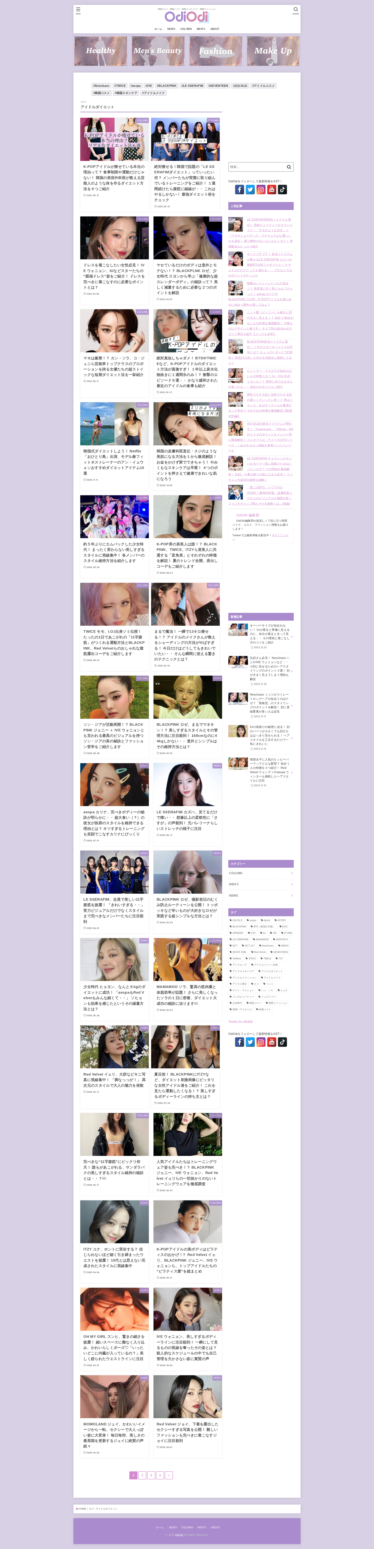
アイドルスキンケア (243, 971)
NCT (235, 945)
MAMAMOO (262, 939)
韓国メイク (265, 1009)
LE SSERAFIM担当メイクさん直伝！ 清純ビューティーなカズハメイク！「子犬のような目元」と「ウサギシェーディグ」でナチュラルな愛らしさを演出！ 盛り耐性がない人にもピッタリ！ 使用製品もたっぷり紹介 (260, 233)
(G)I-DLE (237, 920)
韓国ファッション (278, 1003)
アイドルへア (240, 964)
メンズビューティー (243, 996)
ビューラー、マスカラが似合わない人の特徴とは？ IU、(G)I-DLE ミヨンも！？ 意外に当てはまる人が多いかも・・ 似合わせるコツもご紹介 (260, 379)
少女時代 (237, 1003)
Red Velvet (260, 952)
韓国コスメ (255, 1003)
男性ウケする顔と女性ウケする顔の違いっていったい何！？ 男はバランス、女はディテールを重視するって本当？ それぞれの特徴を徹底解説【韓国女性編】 (260, 405)
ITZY (253, 933)
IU (264, 933)
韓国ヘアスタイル (242, 1009)
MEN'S (234, 884)
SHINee (237, 958)
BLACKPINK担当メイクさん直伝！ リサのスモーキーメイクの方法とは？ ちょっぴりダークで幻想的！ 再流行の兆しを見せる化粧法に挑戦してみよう (260, 352)
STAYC (252, 958)
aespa (253, 920)
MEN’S (201, 28)
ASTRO (281, 920)
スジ (256, 984)
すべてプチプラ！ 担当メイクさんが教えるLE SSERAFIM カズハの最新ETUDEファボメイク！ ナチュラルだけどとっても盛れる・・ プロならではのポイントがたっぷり (260, 265)
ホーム (158, 28)
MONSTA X (282, 939)
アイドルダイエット (272, 971)
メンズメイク (268, 996)
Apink (267, 920)
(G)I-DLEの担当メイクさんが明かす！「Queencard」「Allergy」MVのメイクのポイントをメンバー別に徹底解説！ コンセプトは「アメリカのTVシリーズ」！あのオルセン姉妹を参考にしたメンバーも (261, 437)
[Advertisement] (261, 127)
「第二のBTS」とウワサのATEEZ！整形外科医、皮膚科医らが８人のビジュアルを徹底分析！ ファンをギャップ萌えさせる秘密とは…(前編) (260, 495)
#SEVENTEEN (218, 85)
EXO (284, 926)
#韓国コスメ (101, 93)
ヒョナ (284, 990)
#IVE (149, 85)
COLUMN (186, 28)
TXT (280, 958)
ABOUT (215, 28)
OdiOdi (179, 1534)
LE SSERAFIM (241, 939)
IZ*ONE (288, 933)
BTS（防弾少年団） (264, 926)
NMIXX (285, 945)
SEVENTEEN (280, 952)
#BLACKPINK (166, 85)
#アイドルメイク (153, 93)
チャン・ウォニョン (243, 990)
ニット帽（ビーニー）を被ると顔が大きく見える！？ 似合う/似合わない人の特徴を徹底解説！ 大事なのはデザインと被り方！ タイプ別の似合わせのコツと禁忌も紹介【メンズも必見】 (261, 323)
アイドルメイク (272, 977)
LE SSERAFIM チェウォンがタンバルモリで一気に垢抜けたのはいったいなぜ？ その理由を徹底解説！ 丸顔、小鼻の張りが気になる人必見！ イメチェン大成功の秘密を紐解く (260, 469)
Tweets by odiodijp (240, 1021)
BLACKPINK (239, 926)
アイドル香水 (240, 984)
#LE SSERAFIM (193, 85)
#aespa (136, 85)
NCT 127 (250, 945)
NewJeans (268, 945)
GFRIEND (238, 933)
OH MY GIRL (240, 952)
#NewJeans (101, 85)
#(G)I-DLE (240, 85)
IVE (275, 933)
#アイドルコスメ (263, 85)
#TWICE (120, 85)
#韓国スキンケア (126, 93)
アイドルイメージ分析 (266, 964)
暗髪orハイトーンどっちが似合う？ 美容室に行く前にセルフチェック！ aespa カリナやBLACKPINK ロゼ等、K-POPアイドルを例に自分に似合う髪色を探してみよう (260, 294)
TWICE (267, 958)
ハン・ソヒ (267, 990)
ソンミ (269, 984)
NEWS (171, 28)
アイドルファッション (245, 977)
